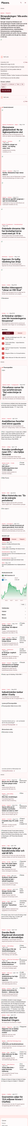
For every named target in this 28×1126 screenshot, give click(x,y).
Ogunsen (11, 256)
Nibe (8, 1052)
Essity (8, 689)
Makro (16, 124)
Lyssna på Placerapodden (8, 724)
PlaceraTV (8, 13)
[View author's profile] (25, 56)
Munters (9, 988)
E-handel (9, 819)
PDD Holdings (10, 946)
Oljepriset (9, 889)
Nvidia (8, 285)
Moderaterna (10, 649)
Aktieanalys (4, 256)
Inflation (10, 197)
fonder (8, 384)
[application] (14, 591)
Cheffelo (9, 1094)
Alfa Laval (9, 972)
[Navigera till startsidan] (5, 3)
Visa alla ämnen (6, 90)
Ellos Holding (10, 793)
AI (7, 313)
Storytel (9, 663)
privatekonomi (10, 124)
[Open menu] (25, 2)
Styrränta (10, 141)
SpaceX (9, 805)
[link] (14, 123)
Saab (8, 901)
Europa (9, 637)
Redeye (4, 1123)
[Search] (21, 2)
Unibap (8, 446)
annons (3, 523)
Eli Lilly (8, 861)
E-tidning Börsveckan (7, 771)
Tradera (9, 623)
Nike (8, 493)
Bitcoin (8, 780)
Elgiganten (9, 1027)
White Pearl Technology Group (14, 959)
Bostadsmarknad (18, 224)
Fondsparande (15, 384)
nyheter (2, 13)
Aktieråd (9, 418)
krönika (3, 313)
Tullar (8, 845)
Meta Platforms (10, 1064)
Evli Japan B (10, 523)
